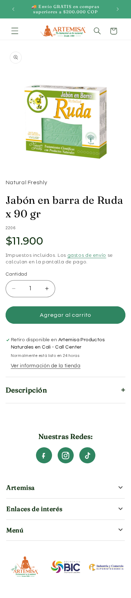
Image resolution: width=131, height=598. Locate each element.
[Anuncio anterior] (13, 9)
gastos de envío (86, 255)
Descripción (26, 390)
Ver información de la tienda (46, 365)
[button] (15, 31)
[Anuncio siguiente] (117, 9)
